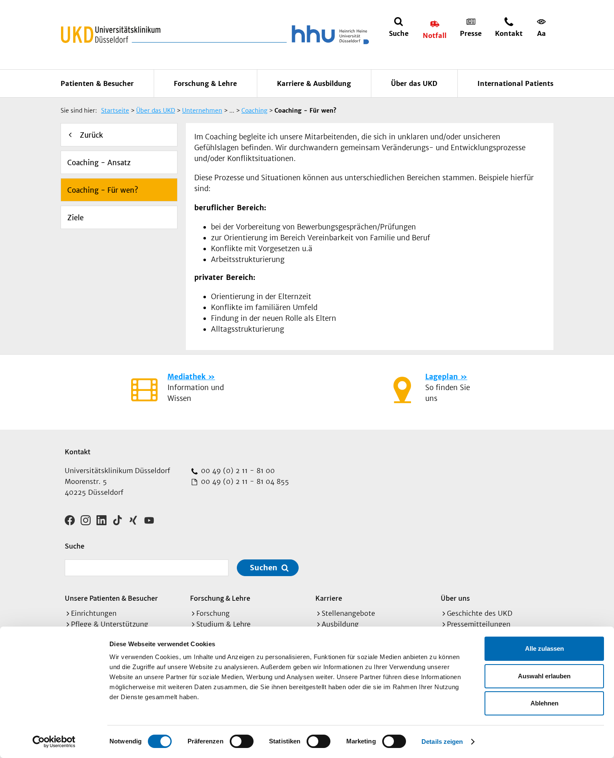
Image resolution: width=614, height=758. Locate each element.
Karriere (328, 598)
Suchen (263, 567)
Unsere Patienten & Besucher (111, 598)
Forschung (213, 613)
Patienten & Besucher (97, 83)
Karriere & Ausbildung (314, 83)
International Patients (515, 83)
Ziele (75, 217)
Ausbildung (340, 624)
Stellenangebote (348, 613)
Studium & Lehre (223, 624)
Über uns (455, 598)
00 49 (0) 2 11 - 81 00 (237, 470)
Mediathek (186, 376)
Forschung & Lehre (205, 83)
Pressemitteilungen (478, 624)
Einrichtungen (94, 613)
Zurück (91, 135)
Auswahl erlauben (544, 676)
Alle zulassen (544, 648)
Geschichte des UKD (480, 613)
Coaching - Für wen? (102, 190)
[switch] (242, 741)
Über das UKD (414, 83)
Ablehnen (544, 703)
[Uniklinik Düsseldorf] (110, 34)
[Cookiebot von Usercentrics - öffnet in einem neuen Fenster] (54, 741)
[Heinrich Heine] (329, 34)
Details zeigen (442, 741)
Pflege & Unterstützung (109, 624)
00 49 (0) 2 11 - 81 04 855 (244, 481)
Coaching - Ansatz (99, 162)
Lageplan (441, 376)
